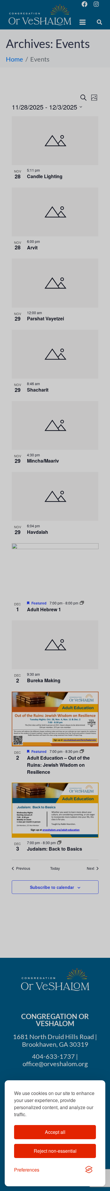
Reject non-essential (55, 1150)
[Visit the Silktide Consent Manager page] (89, 1170)
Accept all (55, 1132)
